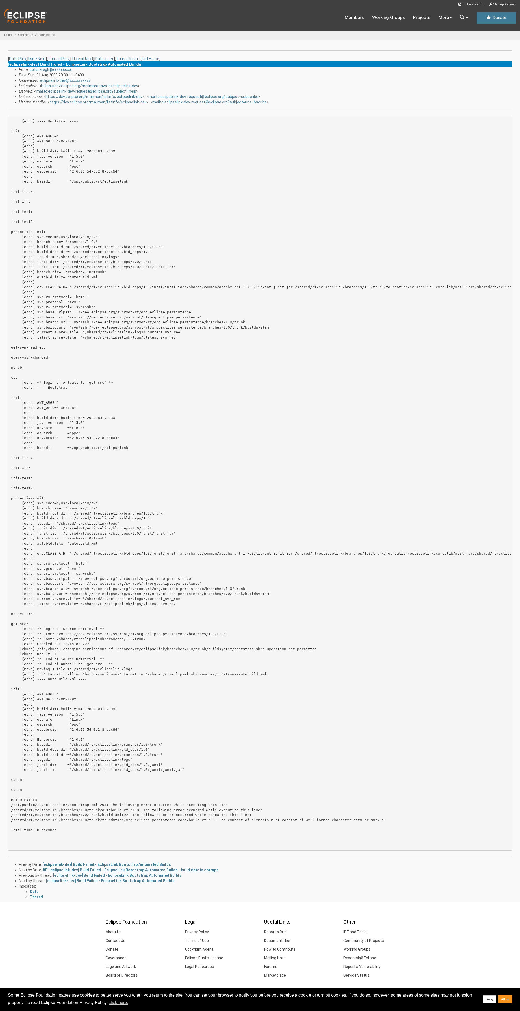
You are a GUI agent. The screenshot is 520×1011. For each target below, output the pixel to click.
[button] (464, 18)
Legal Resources (199, 966)
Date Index (104, 59)
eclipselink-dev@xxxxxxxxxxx (65, 80)
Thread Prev (58, 59)
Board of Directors (122, 975)
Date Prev (17, 59)
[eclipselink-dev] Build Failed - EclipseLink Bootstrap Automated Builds (107, 864)
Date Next (37, 59)
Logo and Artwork (121, 966)
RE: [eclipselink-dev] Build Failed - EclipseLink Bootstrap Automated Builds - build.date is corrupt (130, 870)
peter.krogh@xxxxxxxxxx (51, 69)
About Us (114, 932)
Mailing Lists (275, 958)
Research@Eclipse (359, 958)
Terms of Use (197, 940)
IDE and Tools (355, 932)
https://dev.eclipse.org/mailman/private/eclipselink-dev (89, 86)
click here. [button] (118, 1002)
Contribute (25, 35)
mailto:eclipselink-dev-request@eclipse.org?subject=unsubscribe (209, 102)
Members (354, 17)
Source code (47, 35)
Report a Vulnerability (362, 966)
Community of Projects (363, 940)
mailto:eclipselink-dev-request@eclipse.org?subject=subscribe (203, 97)
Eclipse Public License (204, 958)
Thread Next (82, 59)
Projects (421, 17)
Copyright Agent (199, 949)
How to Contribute (280, 949)
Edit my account (473, 4)
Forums (270, 966)
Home (8, 35)
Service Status (356, 975)
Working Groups (388, 17)
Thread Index (127, 59)
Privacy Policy (197, 932)
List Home (150, 59)
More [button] (443, 17)
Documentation (277, 940)
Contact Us (115, 940)
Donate (499, 17)
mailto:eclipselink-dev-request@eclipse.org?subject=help (86, 91)
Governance (116, 958)
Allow (505, 999)
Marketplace (275, 975)
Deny (489, 999)
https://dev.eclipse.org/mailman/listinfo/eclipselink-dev (94, 97)
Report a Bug (275, 932)
